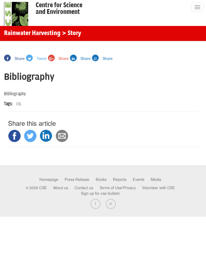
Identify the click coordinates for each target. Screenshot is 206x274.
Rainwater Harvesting (32, 33)
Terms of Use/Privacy (118, 188)
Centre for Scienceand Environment (59, 8)
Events (138, 179)
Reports (119, 179)
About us (60, 188)
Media (156, 179)
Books (101, 179)
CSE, (19, 104)
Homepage (48, 179)
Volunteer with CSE (158, 188)
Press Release (77, 179)
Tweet (41, 58)
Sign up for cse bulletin (100, 193)
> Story (71, 33)
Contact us (84, 188)
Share (19, 58)
